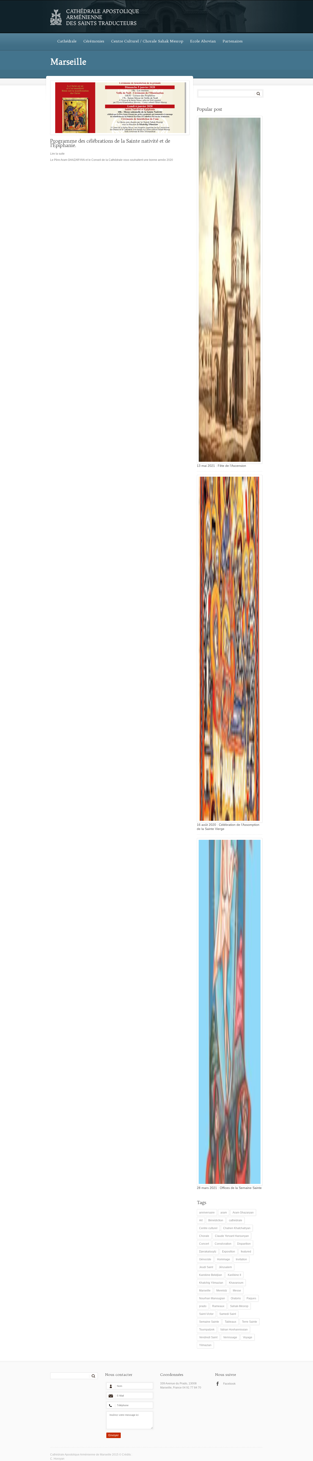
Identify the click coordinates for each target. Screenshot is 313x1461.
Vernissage (230, 1337)
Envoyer (113, 1435)
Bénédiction (215, 1220)
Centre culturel (208, 1228)
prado (202, 1306)
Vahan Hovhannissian (234, 1329)
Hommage (223, 1259)
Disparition (244, 1243)
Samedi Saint (227, 1314)
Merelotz (221, 1290)
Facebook (229, 1383)
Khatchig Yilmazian (211, 1282)
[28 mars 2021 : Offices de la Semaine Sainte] (228, 1012)
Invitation (241, 1259)
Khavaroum (236, 1282)
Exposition (228, 1251)
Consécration (223, 1243)
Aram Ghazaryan (243, 1212)
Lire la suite (57, 153)
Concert (204, 1243)
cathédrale (235, 1220)
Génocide (205, 1259)
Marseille (205, 1290)
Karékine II (234, 1275)
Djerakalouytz (207, 1251)
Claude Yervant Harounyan (232, 1236)
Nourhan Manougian (212, 1298)
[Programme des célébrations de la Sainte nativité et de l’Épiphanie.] (118, 108)
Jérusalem (225, 1267)
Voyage (247, 1337)
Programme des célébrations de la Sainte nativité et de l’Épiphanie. (110, 143)
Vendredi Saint (208, 1337)
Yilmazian (205, 1345)
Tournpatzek (206, 1329)
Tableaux (230, 1321)
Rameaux (218, 1306)
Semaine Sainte (209, 1321)
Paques (251, 1298)
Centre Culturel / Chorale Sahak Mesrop (147, 41)
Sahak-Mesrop (239, 1306)
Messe (237, 1290)
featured (246, 1251)
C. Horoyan (57, 1458)
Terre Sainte (249, 1321)
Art (201, 1220)
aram (223, 1212)
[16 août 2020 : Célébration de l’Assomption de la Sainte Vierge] (228, 649)
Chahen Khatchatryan (236, 1228)
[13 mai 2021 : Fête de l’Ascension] (228, 290)
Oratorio (236, 1298)
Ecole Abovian (203, 41)
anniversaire (207, 1212)
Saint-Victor (206, 1314)
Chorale (204, 1236)
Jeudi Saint (206, 1267)
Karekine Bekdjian (210, 1275)
